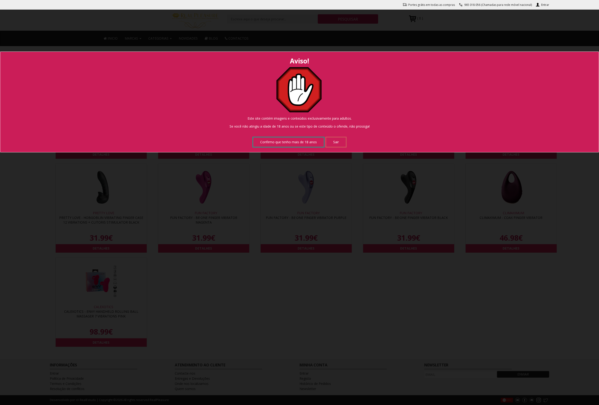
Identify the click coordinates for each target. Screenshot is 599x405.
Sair (336, 142)
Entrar (545, 5)
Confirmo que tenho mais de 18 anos (288, 142)
